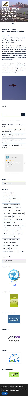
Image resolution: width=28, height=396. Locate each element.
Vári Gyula (6, 248)
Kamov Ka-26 (7, 225)
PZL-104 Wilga (18, 231)
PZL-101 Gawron (7, 231)
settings (17, 390)
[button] (25, 163)
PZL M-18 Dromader (8, 234)
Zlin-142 (21, 251)
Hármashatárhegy (8, 219)
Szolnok (5, 242)
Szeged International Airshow (11, 239)
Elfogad (4, 393)
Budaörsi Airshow (15, 204)
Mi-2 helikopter (12, 228)
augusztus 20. (7, 199)
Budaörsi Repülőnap (8, 207)
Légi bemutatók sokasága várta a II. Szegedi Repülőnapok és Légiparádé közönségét (13, 40)
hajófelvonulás (7, 216)
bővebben (5, 106)
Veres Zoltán (6, 245)
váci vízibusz (15, 245)
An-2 (9, 193)
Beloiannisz (16, 199)
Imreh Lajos (6, 222)
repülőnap (19, 234)
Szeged (12, 237)
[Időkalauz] (14, 300)
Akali (4, 193)
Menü (14, 24)
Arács (14, 193)
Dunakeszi (18, 210)
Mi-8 (19, 228)
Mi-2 (4, 228)
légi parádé (16, 225)
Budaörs (5, 204)
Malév (22, 225)
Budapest (16, 202)
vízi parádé (14, 248)
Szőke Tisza (13, 242)
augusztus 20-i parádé (9, 196)
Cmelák (5, 210)
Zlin (16, 251)
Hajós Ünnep (16, 216)
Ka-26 (13, 222)
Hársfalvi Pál (18, 219)
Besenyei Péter (7, 202)
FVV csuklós (6, 213)
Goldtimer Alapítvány (18, 213)
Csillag (11, 210)
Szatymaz (5, 237)
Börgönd (18, 207)
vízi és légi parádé (8, 251)
